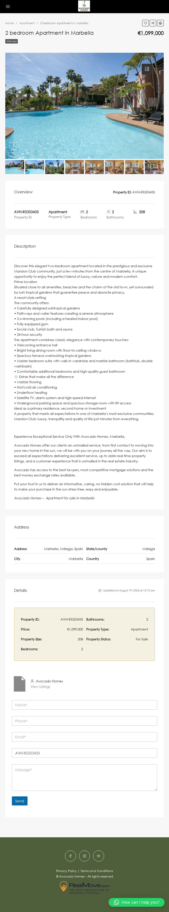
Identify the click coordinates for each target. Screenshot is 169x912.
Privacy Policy (66, 871)
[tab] (147, 69)
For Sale (12, 41)
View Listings (40, 687)
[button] (136, 902)
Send (19, 801)
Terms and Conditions (97, 871)
